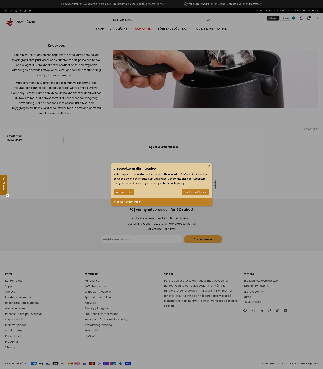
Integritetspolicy (123, 202)
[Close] (209, 165)
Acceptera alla (123, 192)
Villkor (137, 202)
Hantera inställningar (196, 192)
